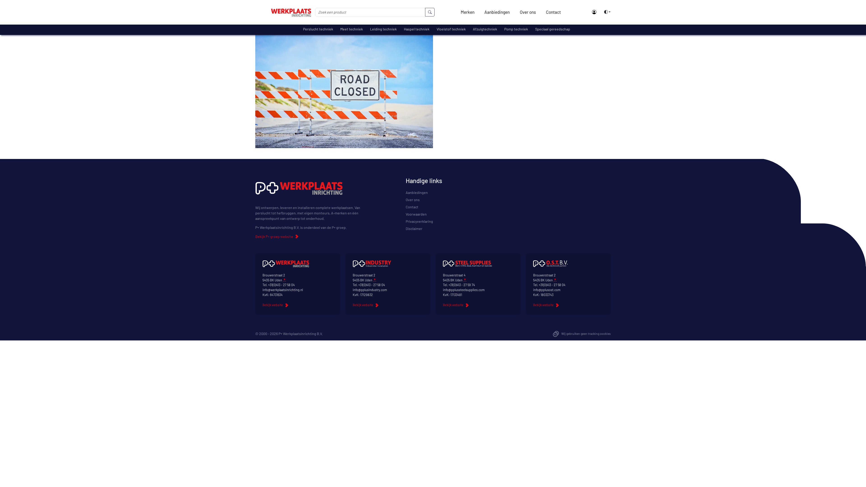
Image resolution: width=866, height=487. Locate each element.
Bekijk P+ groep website (274, 236)
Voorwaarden (416, 214)
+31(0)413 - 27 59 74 (462, 285)
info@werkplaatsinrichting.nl (283, 290)
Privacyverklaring (419, 221)
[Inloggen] (593, 12)
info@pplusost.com (546, 290)
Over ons (528, 12)
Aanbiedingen (497, 12)
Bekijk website (273, 305)
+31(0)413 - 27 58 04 (281, 285)
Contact (553, 12)
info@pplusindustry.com (370, 290)
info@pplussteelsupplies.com (464, 290)
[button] (606, 12)
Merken (467, 12)
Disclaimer (414, 228)
